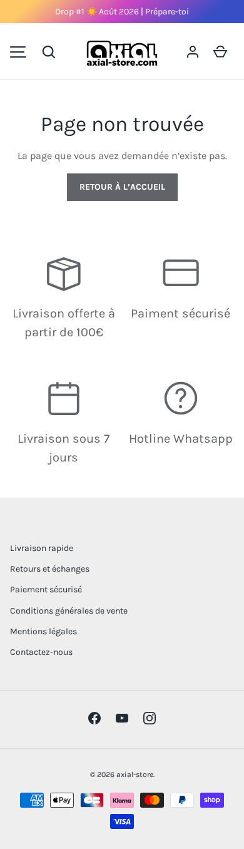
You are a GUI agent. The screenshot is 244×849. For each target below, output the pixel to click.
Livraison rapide (41, 548)
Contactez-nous (41, 652)
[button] (49, 52)
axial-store (134, 774)
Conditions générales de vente (69, 610)
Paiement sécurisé (46, 589)
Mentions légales (43, 631)
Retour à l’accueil (122, 187)
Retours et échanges (49, 568)
